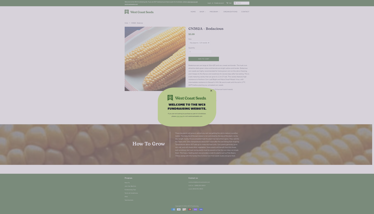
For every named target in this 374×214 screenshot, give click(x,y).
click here (179, 116)
